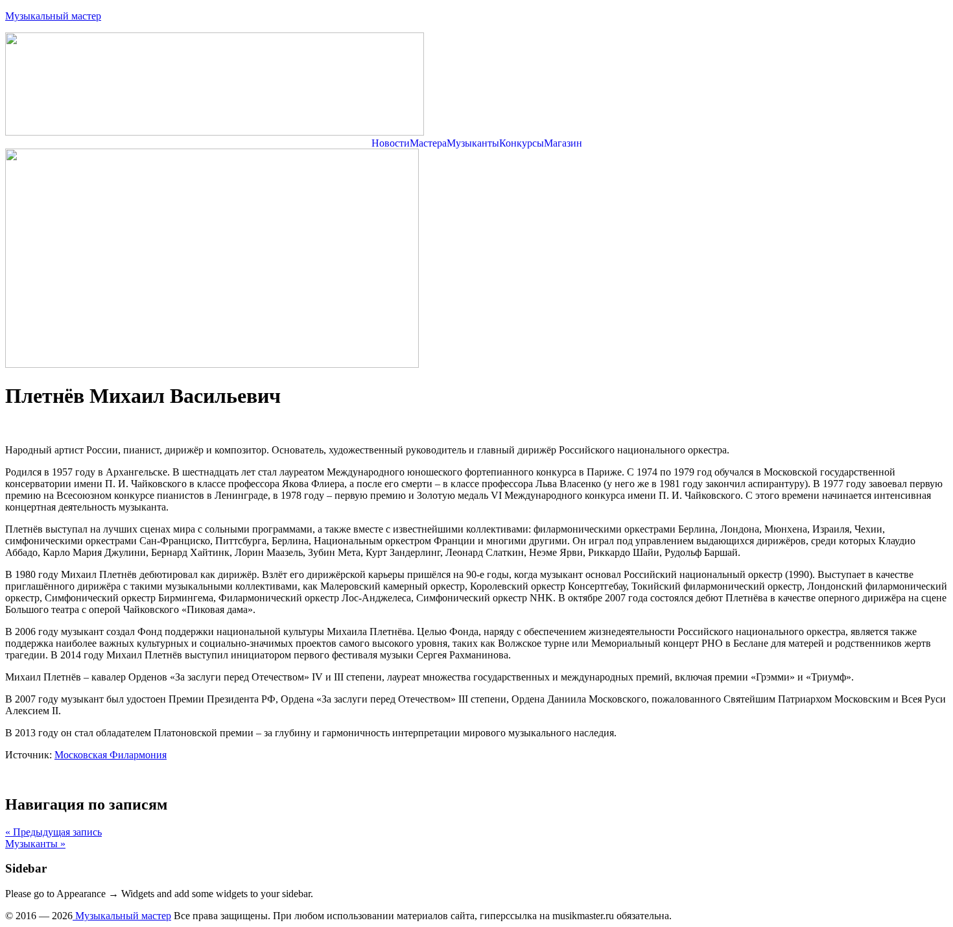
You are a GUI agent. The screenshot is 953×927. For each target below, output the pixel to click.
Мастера (428, 143)
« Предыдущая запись (53, 831)
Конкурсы (521, 143)
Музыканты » (35, 843)
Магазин (563, 143)
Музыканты (473, 143)
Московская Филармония (110, 754)
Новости (390, 143)
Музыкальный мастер (53, 15)
